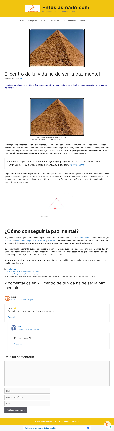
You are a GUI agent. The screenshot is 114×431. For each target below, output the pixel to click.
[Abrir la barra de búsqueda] (94, 20)
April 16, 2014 (77, 164)
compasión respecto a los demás (31, 240)
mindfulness (11, 269)
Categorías (32, 21)
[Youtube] (107, 424)
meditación (84, 237)
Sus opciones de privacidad (71, 428)
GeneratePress (73, 422)
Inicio (21, 21)
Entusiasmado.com (65, 7)
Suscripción (54, 21)
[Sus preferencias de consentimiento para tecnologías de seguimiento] (110, 427)
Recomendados (69, 21)
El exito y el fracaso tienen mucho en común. (23, 271)
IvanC (20, 326)
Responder (12, 317)
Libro (43, 21)
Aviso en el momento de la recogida (40, 428)
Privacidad (84, 21)
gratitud (7, 240)
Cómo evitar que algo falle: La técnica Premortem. (25, 274)
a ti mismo (52, 240)
